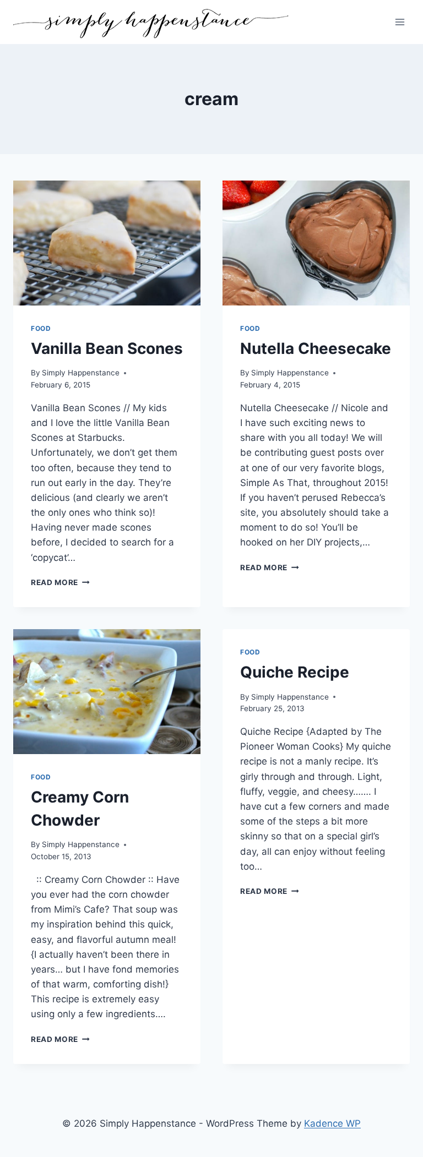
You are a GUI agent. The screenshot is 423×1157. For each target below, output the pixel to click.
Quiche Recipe (294, 672)
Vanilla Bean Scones (107, 348)
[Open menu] (399, 21)
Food (41, 328)
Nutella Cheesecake (315, 348)
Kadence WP (332, 1123)
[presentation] (106, 243)
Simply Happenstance (81, 372)
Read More (60, 582)
